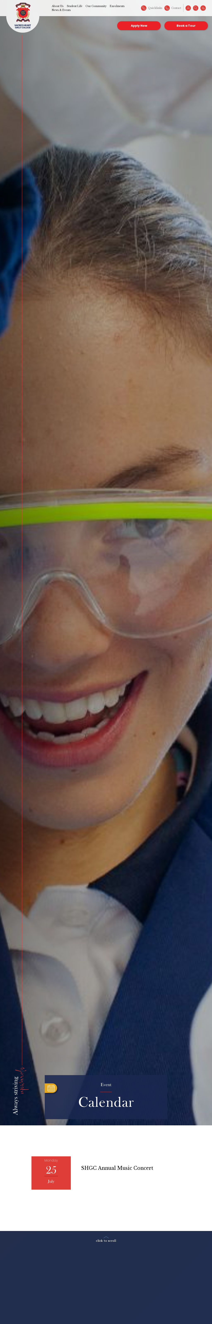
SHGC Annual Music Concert (117, 1168)
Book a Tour (186, 26)
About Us (58, 6)
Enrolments (117, 6)
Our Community (96, 6)
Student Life (74, 6)
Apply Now (139, 26)
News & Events (61, 10)
